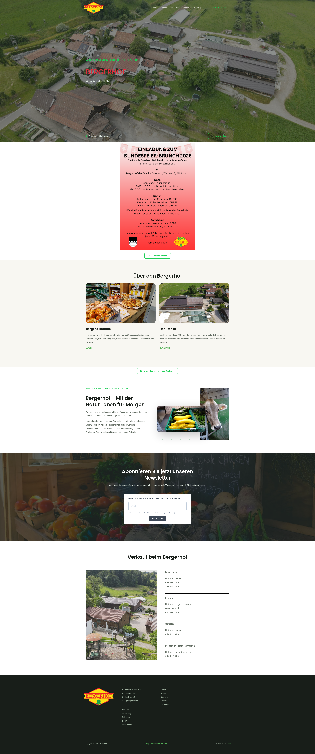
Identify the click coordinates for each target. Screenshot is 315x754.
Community (127, 724)
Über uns (175, 8)
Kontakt (186, 8)
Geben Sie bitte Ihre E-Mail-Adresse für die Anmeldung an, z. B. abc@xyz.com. (154, 513)
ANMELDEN (158, 519)
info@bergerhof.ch (130, 701)
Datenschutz (163, 743)
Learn (124, 721)
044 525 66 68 (128, 697)
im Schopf (198, 8)
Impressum (151, 743)
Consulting (126, 713)
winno (228, 743)
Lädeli (154, 8)
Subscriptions (128, 717)
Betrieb (164, 8)
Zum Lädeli (90, 348)
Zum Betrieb (165, 348)
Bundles (125, 710)
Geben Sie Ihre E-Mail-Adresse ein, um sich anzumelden (154, 499)
